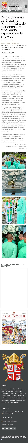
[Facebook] (2, 11)
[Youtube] (6, 11)
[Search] (13, 11)
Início (2, 44)
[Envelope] (11, 11)
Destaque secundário (12, 44)
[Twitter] (4, 11)
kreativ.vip (24, 437)
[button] (26, 6)
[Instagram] (8, 11)
